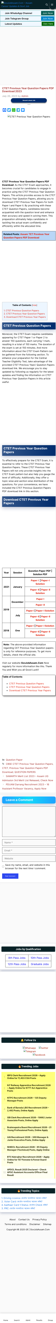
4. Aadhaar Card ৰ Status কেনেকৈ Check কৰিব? (24, 1204)
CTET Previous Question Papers (21, 310)
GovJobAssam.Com (40, 1229)
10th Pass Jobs (40, 957)
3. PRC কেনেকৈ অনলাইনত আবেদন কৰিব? (18, 1208)
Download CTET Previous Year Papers (25, 317)
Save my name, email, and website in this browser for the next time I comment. (27, 866)
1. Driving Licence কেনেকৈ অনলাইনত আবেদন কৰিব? (24, 1198)
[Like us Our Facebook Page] (39, 1054)
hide (34, 305)
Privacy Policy (39, 1219)
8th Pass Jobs (16, 957)
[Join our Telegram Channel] (30, 1051)
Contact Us (24, 1219)
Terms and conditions (16, 1224)
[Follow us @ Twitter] (43, 1048)
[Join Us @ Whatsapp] (29, 1048)
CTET (5, 768)
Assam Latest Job (29, 100)
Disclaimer (34, 1224)
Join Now (48, 13)
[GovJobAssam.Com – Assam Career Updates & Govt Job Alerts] (17, 4)
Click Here (48, 24)
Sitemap (47, 1224)
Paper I (35, 580)
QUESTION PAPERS (25, 772)
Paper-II (34, 589)
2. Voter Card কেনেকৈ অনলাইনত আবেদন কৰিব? (21, 1201)
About (12, 1219)
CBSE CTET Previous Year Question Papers (29, 763)
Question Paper (14, 759)
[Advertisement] (28, 55)
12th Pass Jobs (17, 964)
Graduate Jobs (40, 964)
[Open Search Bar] (46, 4)
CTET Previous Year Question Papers (24, 313)
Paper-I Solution (45, 610)
